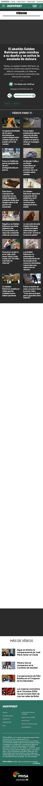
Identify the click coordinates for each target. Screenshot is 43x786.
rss (4, 725)
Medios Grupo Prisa (21, 779)
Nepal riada (31, 1)
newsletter (7, 722)
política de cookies (28, 717)
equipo (5, 712)
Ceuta (13, 1)
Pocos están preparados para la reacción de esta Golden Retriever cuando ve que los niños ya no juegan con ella (31, 137)
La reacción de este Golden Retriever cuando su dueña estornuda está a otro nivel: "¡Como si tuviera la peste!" (31, 229)
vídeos (7, 104)
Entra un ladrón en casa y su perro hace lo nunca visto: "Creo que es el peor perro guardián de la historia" (32, 292)
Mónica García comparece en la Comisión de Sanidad (27, 665)
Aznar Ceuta (21, 1)
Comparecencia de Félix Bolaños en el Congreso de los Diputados (29, 678)
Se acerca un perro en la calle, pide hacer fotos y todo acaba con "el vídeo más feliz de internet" (10, 257)
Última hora (34, 6)
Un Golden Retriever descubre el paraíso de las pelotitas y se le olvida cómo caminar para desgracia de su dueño (31, 199)
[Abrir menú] (3, 6)
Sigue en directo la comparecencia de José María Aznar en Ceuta (28, 652)
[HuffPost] (10, 706)
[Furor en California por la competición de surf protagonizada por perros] (11, 153)
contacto (6, 719)
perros (17, 104)
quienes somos (8, 716)
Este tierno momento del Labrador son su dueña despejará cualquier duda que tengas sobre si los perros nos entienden (10, 199)
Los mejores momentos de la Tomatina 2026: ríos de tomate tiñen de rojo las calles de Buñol (28, 693)
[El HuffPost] (14, 6)
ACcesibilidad (26, 727)
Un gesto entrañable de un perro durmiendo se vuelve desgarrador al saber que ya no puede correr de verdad (11, 137)
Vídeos (21, 13)
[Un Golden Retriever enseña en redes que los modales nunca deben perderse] (11, 279)
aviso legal (26, 720)
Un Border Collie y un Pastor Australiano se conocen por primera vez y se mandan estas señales (31, 168)
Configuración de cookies (28, 713)
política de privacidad (29, 724)
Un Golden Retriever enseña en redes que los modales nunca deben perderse (10, 291)
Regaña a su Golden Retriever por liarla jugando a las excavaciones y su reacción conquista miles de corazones (10, 229)
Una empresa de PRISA (21, 774)
